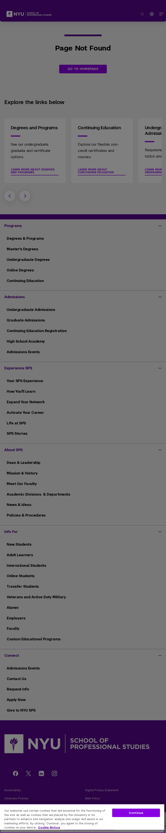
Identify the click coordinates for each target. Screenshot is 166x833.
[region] (82, 818)
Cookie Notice (49, 827)
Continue (136, 813)
